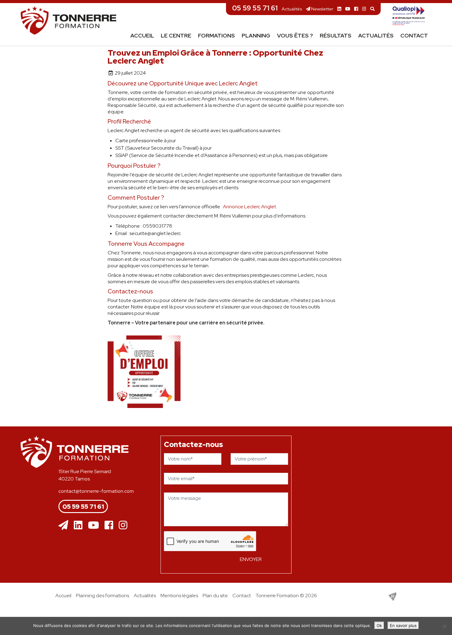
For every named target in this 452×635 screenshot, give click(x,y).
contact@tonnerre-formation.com (96, 491)
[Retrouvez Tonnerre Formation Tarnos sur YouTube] (347, 9)
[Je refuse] (444, 626)
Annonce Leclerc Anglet (249, 206)
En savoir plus (403, 625)
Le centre (176, 35)
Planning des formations (102, 595)
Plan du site (215, 595)
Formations (216, 35)
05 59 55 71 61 (255, 8)
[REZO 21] (392, 596)
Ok (379, 625)
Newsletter (321, 9)
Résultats (335, 35)
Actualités (292, 9)
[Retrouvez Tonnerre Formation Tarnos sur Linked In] (339, 9)
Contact (414, 35)
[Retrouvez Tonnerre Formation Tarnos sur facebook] (356, 9)
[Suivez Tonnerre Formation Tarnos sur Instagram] (364, 9)
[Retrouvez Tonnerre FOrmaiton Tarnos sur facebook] (109, 525)
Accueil (142, 35)
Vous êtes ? (295, 35)
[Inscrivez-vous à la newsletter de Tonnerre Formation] (63, 525)
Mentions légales (179, 595)
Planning (256, 35)
